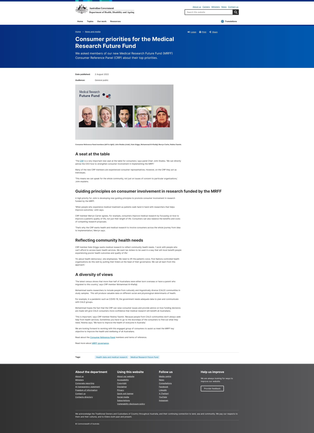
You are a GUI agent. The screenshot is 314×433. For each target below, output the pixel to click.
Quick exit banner (125, 393)
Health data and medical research (111, 357)
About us (197, 7)
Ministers (215, 7)
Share (214, 32)
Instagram (163, 400)
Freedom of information (86, 390)
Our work (101, 21)
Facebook (163, 386)
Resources (115, 21)
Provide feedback (212, 388)
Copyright (121, 383)
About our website (125, 376)
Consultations (165, 383)
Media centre (165, 376)
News (224, 7)
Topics (90, 21)
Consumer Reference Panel (102, 337)
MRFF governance (100, 343)
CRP (82, 161)
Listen (193, 32)
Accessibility (123, 380)
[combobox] (209, 12)
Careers (206, 7)
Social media (123, 397)
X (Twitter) (164, 393)
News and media (92, 31)
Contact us (233, 7)
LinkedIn (163, 390)
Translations (231, 21)
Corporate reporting (84, 383)
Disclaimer (122, 386)
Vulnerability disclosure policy (131, 404)
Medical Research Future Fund (144, 357)
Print (204, 32)
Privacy (120, 390)
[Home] (104, 9)
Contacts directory (84, 397)
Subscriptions (123, 400)
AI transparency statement (87, 386)
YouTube (163, 397)
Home (80, 21)
